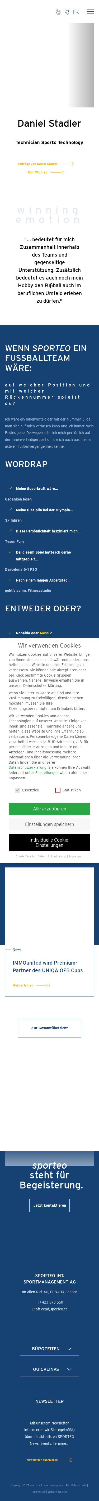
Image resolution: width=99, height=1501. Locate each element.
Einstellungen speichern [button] (49, 824)
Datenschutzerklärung (27, 767)
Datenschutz (78, 1485)
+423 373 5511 (51, 1302)
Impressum (38, 1491)
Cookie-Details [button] (25, 856)
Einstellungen (47, 773)
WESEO (62, 1491)
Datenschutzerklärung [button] (52, 856)
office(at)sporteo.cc (52, 1309)
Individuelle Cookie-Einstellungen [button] (50, 842)
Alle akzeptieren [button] (49, 808)
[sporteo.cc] (20, 11)
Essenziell (30, 790)
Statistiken (72, 790)
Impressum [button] (76, 856)
